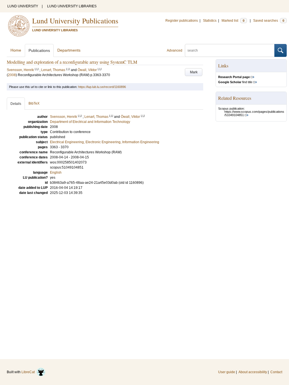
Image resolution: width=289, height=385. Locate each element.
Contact (276, 372)
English (56, 172)
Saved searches (268, 21)
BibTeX (34, 103)
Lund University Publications (75, 20)
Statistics (209, 21)
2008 (12, 75)
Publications (39, 50)
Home (15, 50)
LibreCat (28, 372)
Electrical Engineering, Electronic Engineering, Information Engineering (104, 142)
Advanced (174, 50)
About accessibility (252, 372)
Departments (68, 50)
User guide (226, 372)
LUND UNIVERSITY (22, 6)
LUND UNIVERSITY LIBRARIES (72, 6)
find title (235, 82)
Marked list (233, 21)
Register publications (181, 21)
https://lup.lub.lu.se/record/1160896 (102, 86)
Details (15, 104)
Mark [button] (194, 72)
